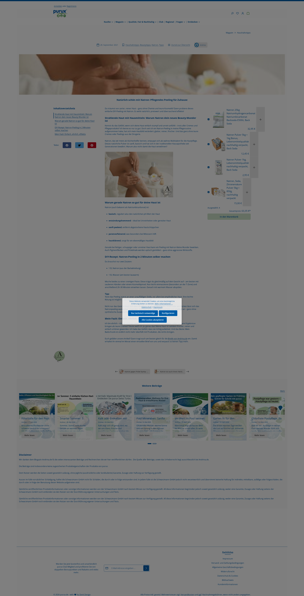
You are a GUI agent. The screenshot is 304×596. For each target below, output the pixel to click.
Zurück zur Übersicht (180, 45)
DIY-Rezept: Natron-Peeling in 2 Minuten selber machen (72, 129)
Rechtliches (227, 552)
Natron (155, 45)
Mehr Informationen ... (164, 304)
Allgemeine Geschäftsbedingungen (227, 567)
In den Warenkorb (229, 216)
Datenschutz (147, 307)
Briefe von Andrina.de (177, 338)
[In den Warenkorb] (260, 119)
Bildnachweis (228, 580)
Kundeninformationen (228, 584)
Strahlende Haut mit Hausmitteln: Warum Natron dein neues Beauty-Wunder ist (73, 115)
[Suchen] (232, 13)
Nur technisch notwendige (143, 313)
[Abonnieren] (146, 568)
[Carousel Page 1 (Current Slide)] (149, 443)
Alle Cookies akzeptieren (153, 320)
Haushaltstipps (132, 45)
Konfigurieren (168, 313)
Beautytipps (145, 45)
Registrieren (71, 6)
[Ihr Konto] (242, 13)
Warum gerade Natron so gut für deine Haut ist (75, 122)
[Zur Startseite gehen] (60, 13)
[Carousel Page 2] (154, 443)
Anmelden (58, 6)
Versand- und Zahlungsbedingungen (227, 563)
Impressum (228, 558)
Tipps (161, 45)
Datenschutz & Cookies (227, 575)
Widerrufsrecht (228, 571)
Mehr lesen (29, 435)
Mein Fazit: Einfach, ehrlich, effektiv (70, 134)
